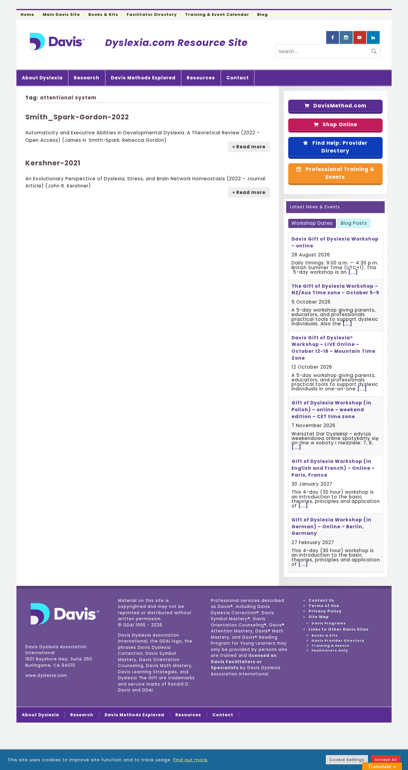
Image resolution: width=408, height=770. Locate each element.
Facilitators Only (330, 650)
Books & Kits (103, 14)
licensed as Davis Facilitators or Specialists (244, 662)
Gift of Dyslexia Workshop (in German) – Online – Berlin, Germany (332, 527)
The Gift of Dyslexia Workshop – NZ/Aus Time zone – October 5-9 (335, 289)
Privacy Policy (325, 611)
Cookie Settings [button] (346, 760)
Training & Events (330, 645)
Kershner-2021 (53, 163)
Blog (262, 14)
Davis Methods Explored (143, 78)
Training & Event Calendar (217, 14)
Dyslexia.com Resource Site (176, 42)
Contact (237, 78)
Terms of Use (324, 605)
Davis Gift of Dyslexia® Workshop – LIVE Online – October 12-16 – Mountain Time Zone (333, 348)
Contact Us (321, 600)
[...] (353, 272)
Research (86, 78)
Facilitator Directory (152, 14)
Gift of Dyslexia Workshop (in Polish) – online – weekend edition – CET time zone (332, 410)
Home (27, 14)
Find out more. (190, 760)
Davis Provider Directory (338, 640)
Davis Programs (329, 623)
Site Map (319, 616)
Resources (201, 78)
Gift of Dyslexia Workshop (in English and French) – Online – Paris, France (333, 468)
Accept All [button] (386, 760)
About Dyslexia (42, 78)
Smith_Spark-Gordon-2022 (77, 117)
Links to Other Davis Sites (339, 629)
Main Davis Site (61, 14)
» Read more (249, 147)
